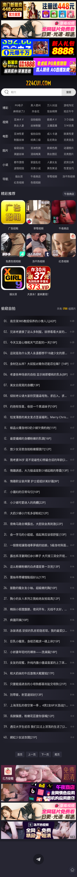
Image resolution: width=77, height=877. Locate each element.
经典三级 (36, 139)
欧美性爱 (69, 133)
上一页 (32, 754)
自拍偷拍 (36, 119)
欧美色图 (52, 148)
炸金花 (35, 111)
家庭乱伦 (36, 162)
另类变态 (69, 139)
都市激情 (19, 162)
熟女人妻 (19, 125)
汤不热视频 (68, 176)
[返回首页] (72, 869)
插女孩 (19, 176)
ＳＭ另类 (69, 125)
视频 (5, 122)
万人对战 (52, 105)
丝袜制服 (36, 125)
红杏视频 (19, 182)
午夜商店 (36, 176)
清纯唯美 (36, 154)
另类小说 (36, 168)
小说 (5, 165)
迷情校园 (19, 168)
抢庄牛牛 (69, 111)
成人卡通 (52, 133)
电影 (5, 136)
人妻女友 (52, 162)
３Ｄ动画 (69, 119)
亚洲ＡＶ (19, 119)
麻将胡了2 (19, 111)
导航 (5, 179)
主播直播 (52, 125)
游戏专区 (69, 105)
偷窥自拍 (19, 148)
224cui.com (38, 83)
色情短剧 (36, 182)
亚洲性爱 (19, 133)
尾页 (57, 754)
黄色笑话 (52, 168)
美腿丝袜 (19, 154)
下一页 (45, 754)
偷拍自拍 (36, 133)
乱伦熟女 (52, 139)
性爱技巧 (69, 168)
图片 (5, 150)
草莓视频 (52, 176)
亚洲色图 (36, 148)
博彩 (5, 108)
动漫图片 (69, 148)
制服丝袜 (19, 139)
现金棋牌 (52, 111)
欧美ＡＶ (52, 119)
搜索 (68, 92)
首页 (19, 754)
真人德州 (36, 105)
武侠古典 (69, 162)
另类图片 (69, 154)
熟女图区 (52, 154)
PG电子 (19, 105)
